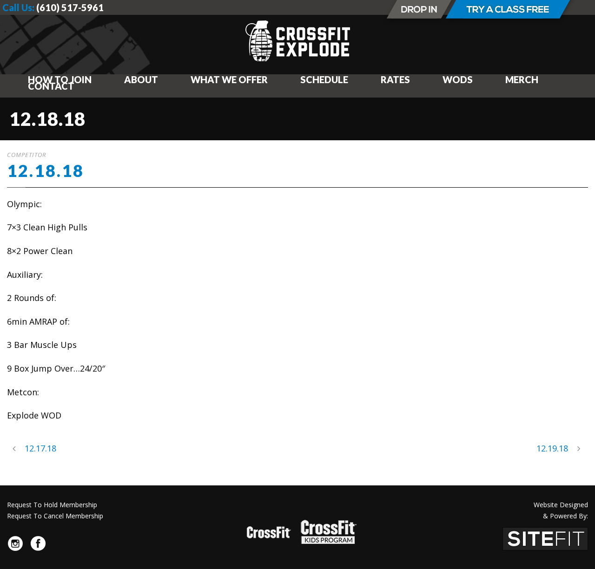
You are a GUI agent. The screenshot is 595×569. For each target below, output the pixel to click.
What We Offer (229, 79)
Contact (51, 86)
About (141, 79)
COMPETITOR (26, 154)
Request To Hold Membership (52, 504)
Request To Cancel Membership (55, 515)
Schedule (324, 79)
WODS (458, 79)
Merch (521, 79)
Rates (395, 79)
